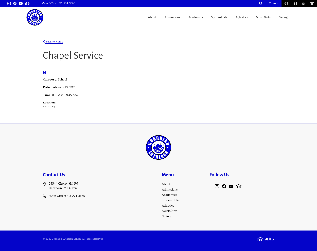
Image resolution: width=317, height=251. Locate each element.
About (152, 17)
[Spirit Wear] (312, 3)
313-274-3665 (67, 3)
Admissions (172, 17)
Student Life (219, 17)
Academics (195, 17)
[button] (261, 3)
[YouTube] (21, 3)
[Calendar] (303, 3)
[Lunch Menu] (295, 3)
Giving (283, 17)
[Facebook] (15, 3)
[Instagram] (9, 3)
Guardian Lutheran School (34, 17)
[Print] (44, 73)
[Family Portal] (286, 3)
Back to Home (54, 41)
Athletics (242, 17)
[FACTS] (27, 3)
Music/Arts (263, 17)
